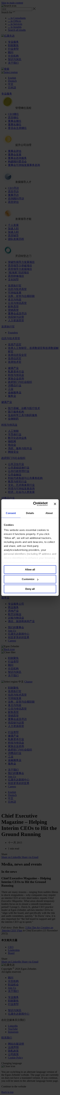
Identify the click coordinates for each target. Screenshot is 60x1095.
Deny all (30, 588)
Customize (28, 579)
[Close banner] (55, 504)
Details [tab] (30, 513)
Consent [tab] (11, 513)
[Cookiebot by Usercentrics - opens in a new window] (35, 504)
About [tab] (49, 513)
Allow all (30, 569)
